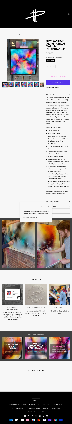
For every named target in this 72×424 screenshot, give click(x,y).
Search (32, 404)
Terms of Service (33, 408)
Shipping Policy (18, 408)
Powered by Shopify (36, 412)
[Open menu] (5, 14)
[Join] (46, 217)
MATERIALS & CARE (52, 201)
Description (50, 94)
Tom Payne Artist (16, 404)
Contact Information (51, 408)
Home (4, 34)
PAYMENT (49, 211)
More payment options (52, 87)
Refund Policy (43, 404)
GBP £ (35, 400)
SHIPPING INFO (51, 206)
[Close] (49, 205)
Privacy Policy (57, 404)
